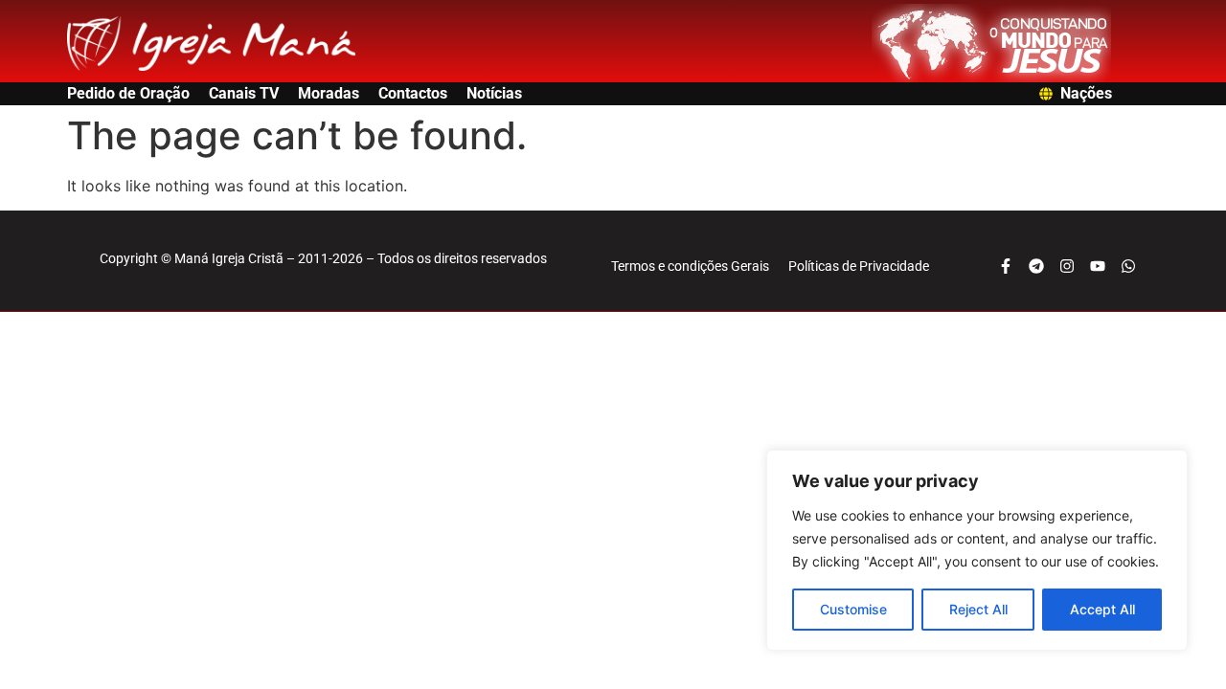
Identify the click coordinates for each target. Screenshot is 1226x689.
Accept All (1102, 609)
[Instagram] (1067, 266)
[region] (977, 550)
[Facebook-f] (1005, 266)
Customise (853, 609)
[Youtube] (1097, 266)
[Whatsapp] (1128, 266)
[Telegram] (1036, 266)
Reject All (978, 609)
